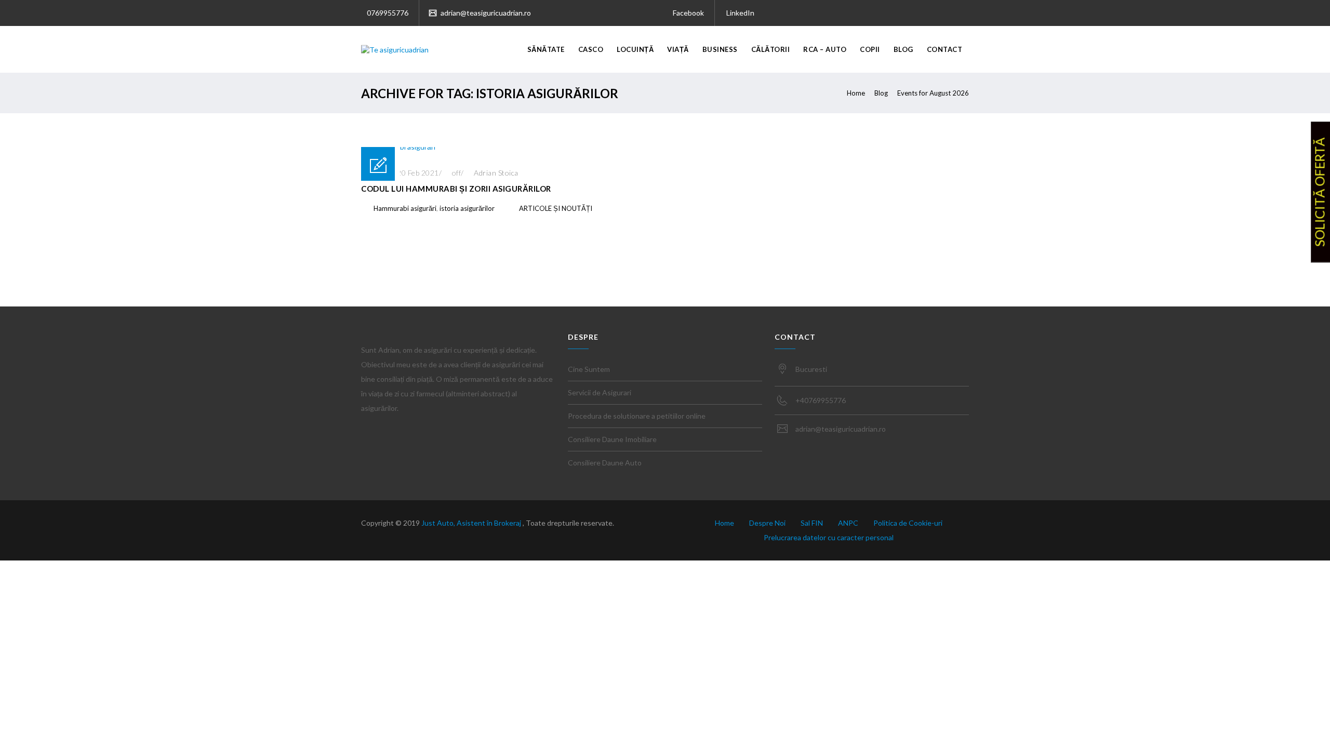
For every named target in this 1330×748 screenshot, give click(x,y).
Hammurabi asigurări (405, 208)
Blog (881, 93)
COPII (870, 49)
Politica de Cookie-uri (907, 522)
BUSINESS (720, 49)
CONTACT (945, 49)
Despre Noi (767, 522)
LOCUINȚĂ (635, 49)
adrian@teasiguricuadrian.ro (485, 12)
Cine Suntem (589, 369)
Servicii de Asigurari (599, 392)
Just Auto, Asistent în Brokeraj (472, 522)
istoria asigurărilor (467, 208)
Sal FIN (812, 522)
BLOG (903, 49)
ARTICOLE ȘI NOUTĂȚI (555, 208)
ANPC (848, 522)
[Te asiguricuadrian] (395, 49)
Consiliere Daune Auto (605, 462)
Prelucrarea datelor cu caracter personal (829, 537)
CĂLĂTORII (770, 49)
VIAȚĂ (678, 49)
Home (856, 93)
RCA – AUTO (824, 49)
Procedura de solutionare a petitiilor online (637, 415)
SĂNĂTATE (546, 49)
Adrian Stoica (496, 172)
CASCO (591, 49)
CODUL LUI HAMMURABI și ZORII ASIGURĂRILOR (456, 188)
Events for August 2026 (933, 93)
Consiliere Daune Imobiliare (612, 439)
